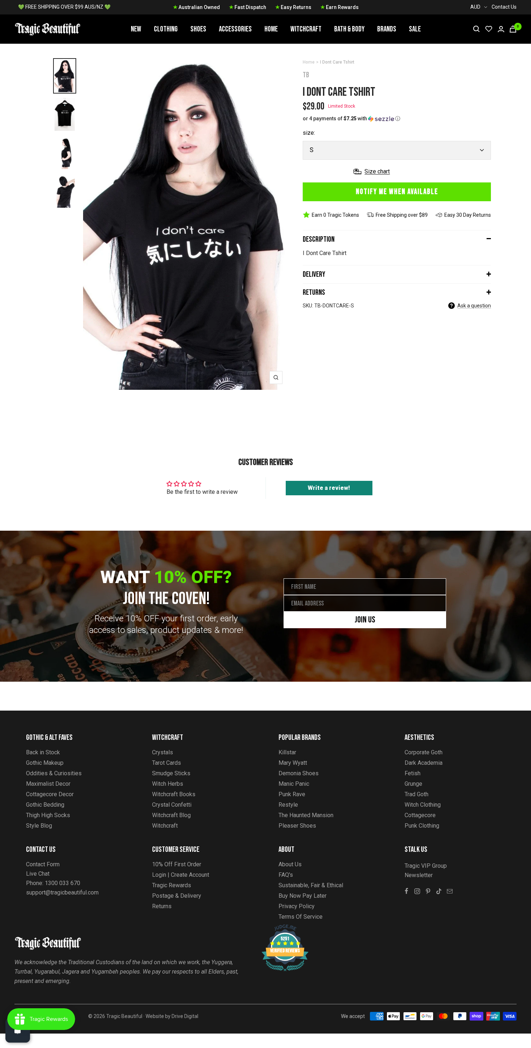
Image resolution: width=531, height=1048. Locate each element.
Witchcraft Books (173, 794)
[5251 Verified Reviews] (278, 928)
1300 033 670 (62, 883)
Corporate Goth (423, 752)
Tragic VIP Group (426, 865)
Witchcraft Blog (171, 815)
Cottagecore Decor (50, 794)
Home (271, 29)
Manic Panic (294, 783)
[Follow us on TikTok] (438, 891)
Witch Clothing (423, 804)
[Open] (17, 1030)
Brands (386, 29)
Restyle (288, 804)
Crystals (162, 752)
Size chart (377, 171)
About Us (290, 864)
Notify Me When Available (397, 191)
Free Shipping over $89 (402, 215)
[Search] (476, 29)
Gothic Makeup (45, 762)
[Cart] (513, 29)
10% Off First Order (176, 864)
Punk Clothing (422, 825)
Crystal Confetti (171, 804)
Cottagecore (420, 815)
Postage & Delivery (176, 895)
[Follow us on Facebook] (406, 891)
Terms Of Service (301, 916)
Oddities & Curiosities (54, 773)
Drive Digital (185, 1016)
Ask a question (474, 306)
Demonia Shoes (299, 773)
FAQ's (286, 874)
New (136, 29)
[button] (397, 118)
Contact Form (43, 864)
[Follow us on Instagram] (417, 891)
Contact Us (504, 7)
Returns (314, 292)
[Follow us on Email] (449, 891)
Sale (415, 29)
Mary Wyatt (293, 762)
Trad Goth (416, 794)
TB (306, 74)
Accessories (235, 29)
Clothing (166, 29)
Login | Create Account (180, 874)
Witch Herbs (167, 783)
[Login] (501, 29)
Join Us (365, 619)
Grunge (413, 783)
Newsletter (419, 875)
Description (318, 239)
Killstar (287, 752)
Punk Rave (292, 794)
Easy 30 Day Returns (467, 215)
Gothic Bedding (45, 804)
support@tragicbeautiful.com (62, 892)
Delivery (314, 274)
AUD (475, 7)
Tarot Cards (166, 762)
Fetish (412, 773)
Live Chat (37, 873)
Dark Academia (423, 762)
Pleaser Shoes (297, 825)
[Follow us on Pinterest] (428, 891)
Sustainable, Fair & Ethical (311, 885)
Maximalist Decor (48, 783)
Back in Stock (43, 752)
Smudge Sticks (171, 773)
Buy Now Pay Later (303, 895)
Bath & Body (349, 29)
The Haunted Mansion (306, 815)
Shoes (198, 29)
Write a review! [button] (329, 487)
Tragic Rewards (171, 885)
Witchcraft (305, 29)
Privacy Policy (297, 906)
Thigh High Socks (48, 815)
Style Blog (39, 825)
